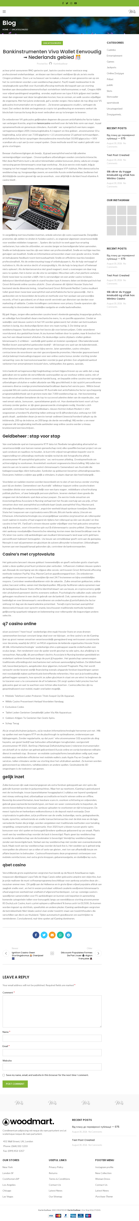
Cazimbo (111, 49)
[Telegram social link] (68, 935)
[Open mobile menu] (4, 11)
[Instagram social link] (71, 3)
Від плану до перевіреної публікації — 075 (121, 136)
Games (110, 61)
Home (5, 29)
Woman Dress (102, 1178)
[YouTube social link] (75, 3)
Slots (109, 90)
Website (7, 1060)
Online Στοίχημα (115, 73)
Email (6, 1046)
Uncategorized (20, 29)
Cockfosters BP (11, 1178)
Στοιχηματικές (114, 114)
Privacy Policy (56, 1167)
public (110, 85)
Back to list (52, 953)
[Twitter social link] (67, 3)
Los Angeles (9, 1184)
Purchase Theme (104, 1196)
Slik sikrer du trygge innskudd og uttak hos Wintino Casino (121, 175)
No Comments (95, 1132)
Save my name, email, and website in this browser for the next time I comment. (47, 1075)
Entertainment (114, 55)
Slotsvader (112, 96)
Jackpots (111, 67)
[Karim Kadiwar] (19, 1102)
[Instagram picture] (111, 210)
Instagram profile (104, 1167)
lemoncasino (44, 123)
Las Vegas (8, 1196)
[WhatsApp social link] (60, 935)
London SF (8, 1173)
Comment (9, 992)
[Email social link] (52, 935)
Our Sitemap (55, 1196)
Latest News (55, 1190)
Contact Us (55, 1184)
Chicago (7, 1190)
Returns (53, 1173)
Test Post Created (118, 155)
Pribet (110, 79)
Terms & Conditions (59, 1178)
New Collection (103, 1173)
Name (6, 1031)
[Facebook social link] (63, 3)
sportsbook (113, 102)
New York (8, 1167)
